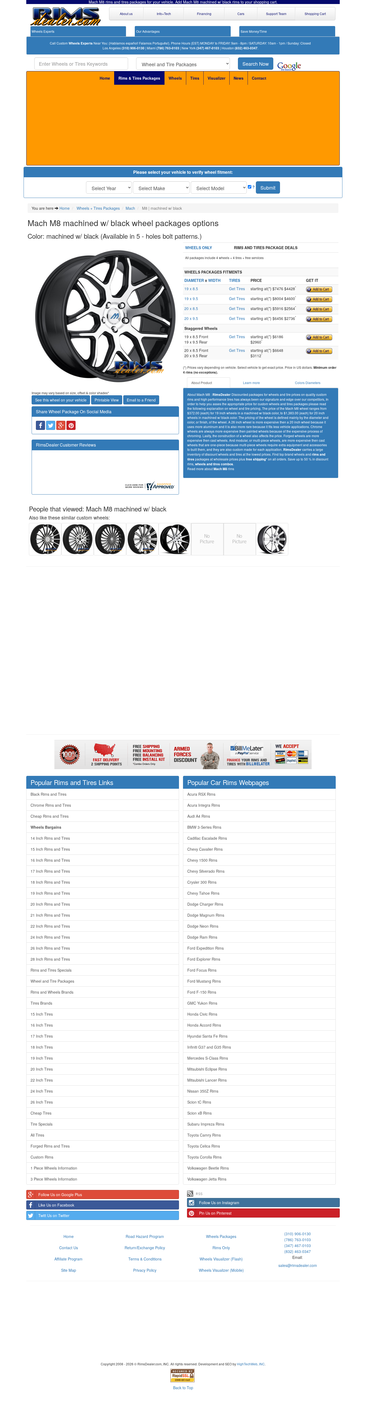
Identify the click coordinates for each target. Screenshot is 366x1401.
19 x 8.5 (191, 288)
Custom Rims (42, 1157)
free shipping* (256, 459)
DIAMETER (194, 280)
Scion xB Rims (199, 1113)
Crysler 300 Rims (201, 882)
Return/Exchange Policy (145, 1247)
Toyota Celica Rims (203, 1146)
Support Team (276, 13)
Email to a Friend (141, 400)
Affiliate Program (68, 1259)
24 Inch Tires (42, 1091)
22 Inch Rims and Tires (50, 926)
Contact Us (68, 1247)
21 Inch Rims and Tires (50, 915)
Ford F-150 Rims (201, 992)
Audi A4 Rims (198, 816)
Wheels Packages (221, 1236)
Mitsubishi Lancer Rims (207, 1080)
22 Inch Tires (42, 1080)
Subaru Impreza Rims (205, 1124)
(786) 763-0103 (167, 48)
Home (105, 78)
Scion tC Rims (199, 1102)
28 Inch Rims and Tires (50, 959)
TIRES (234, 280)
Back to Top (183, 1387)
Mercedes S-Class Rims (207, 1058)
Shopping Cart (315, 13)
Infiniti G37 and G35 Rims (209, 1047)
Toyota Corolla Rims (204, 1157)
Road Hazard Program (145, 1236)
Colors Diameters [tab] (307, 382)
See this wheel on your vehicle (61, 400)
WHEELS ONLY (198, 247)
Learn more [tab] (251, 382)
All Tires (37, 1135)
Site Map (68, 1270)
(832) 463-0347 (246, 48)
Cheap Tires (41, 1113)
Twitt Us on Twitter (53, 1215)
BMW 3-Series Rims (204, 827)
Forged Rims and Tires (50, 1146)
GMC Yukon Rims (202, 1003)
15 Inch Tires (42, 1014)
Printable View (107, 400)
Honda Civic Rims (202, 1014)
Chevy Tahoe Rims (203, 893)
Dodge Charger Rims (205, 904)
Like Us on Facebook (56, 1205)
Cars (240, 13)
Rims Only (221, 1247)
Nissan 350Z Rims (202, 1091)
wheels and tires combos (214, 464)
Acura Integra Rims (203, 805)
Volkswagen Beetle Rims (208, 1168)
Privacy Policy (144, 1270)
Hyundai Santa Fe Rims (207, 1036)
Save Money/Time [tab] (254, 31)
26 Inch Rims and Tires (50, 948)
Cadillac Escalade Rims (207, 838)
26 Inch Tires (42, 1102)
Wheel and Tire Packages (52, 981)
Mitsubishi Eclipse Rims (207, 1069)
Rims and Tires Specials (51, 970)
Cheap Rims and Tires (50, 816)
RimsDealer (221, 394)
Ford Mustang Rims (204, 981)
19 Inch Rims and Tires (50, 893)
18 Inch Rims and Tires (50, 882)
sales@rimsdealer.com (297, 1265)
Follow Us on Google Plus (60, 1194)
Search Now (255, 63)
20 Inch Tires (42, 1069)
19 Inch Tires (42, 1058)
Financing (204, 13)
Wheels (175, 78)
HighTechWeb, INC (251, 1364)
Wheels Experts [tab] (43, 31)
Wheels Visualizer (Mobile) (221, 1270)
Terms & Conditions (145, 1259)
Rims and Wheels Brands (52, 992)
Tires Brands (41, 1003)
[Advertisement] (183, 125)
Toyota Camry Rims (204, 1135)
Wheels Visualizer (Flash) (221, 1259)
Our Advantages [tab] (148, 31)
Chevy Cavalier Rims (205, 849)
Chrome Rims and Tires (51, 805)
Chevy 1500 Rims (202, 860)
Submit (267, 187)
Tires (194, 78)
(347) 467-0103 (207, 48)
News (239, 78)
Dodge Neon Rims (202, 926)
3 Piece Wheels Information (54, 1179)
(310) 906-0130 (133, 48)
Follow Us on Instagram (219, 1202)
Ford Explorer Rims (203, 959)
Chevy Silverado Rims (206, 871)
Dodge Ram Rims (202, 937)
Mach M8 (220, 469)
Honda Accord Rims (204, 1025)
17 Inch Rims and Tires (50, 871)
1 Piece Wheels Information (54, 1168)
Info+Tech (164, 13)
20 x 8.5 (191, 308)
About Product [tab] (201, 382)
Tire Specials (42, 1124)
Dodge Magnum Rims (205, 915)
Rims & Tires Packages (139, 78)
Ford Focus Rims (201, 970)
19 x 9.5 (191, 298)
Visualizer (216, 78)
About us (126, 13)
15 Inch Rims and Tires (50, 849)
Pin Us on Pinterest (215, 1213)
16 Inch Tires (42, 1025)
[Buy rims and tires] (105, 316)
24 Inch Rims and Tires (50, 937)
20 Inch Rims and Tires (50, 904)
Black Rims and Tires (48, 794)
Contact (259, 78)
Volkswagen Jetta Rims (206, 1179)
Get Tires (237, 288)
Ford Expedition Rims (205, 948)
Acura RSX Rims (201, 794)
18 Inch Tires (42, 1047)
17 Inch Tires (42, 1036)
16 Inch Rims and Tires (50, 860)
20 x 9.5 (191, 318)
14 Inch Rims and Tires (50, 838)
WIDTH (214, 280)
